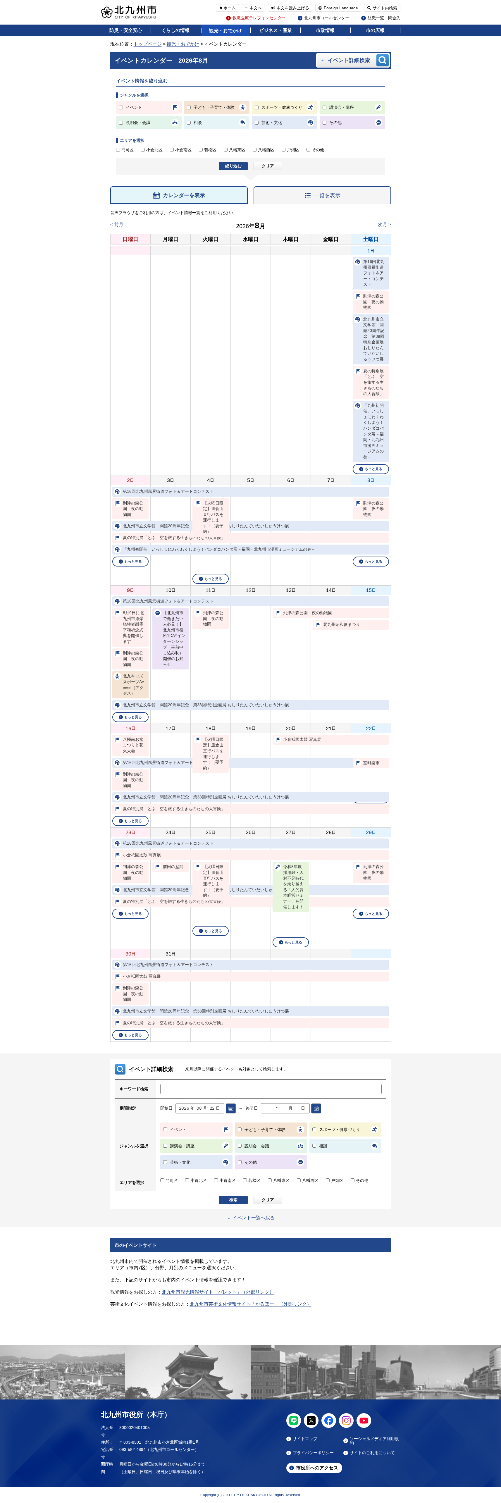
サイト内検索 (385, 8)
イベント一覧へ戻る (254, 1217)
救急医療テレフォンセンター (259, 18)
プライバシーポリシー (313, 1453)
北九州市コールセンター (326, 18)
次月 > (384, 224)
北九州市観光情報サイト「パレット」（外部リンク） (218, 1291)
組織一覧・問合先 (384, 18)
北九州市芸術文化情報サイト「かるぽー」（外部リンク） (250, 1303)
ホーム (229, 8)
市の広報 (375, 30)
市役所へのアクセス (317, 1467)
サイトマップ (305, 1439)
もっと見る (373, 469)
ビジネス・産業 (275, 30)
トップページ (148, 44)
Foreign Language (341, 8)
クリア (268, 165)
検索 (233, 1199)
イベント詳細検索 (349, 60)
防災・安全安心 (125, 30)
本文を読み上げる (292, 8)
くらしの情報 (175, 30)
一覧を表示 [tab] (327, 195)
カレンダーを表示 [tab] (184, 195)
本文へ (255, 8)
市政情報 (325, 30)
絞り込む (233, 165)
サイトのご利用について (372, 1453)
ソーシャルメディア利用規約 (374, 1441)
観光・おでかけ (225, 30)
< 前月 (116, 224)
